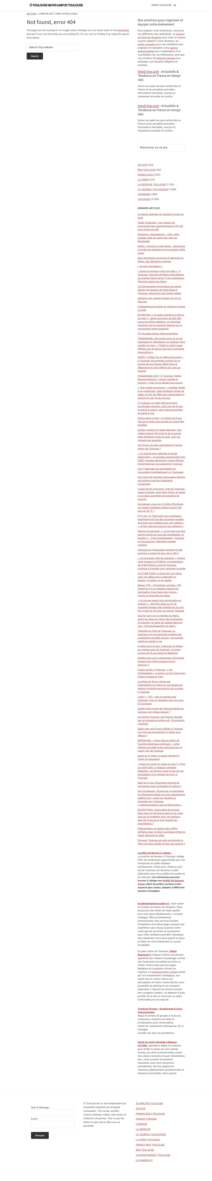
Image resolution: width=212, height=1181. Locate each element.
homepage (123, 30)
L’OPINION (141, 1124)
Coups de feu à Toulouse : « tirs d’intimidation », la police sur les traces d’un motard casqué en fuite (161, 673)
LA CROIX (143, 179)
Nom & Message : (40, 1107)
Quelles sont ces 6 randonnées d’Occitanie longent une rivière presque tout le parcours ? (161, 661)
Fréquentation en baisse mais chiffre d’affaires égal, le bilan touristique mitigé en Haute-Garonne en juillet (161, 832)
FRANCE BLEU (146, 174)
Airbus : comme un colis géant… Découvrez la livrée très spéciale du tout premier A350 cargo (161, 249)
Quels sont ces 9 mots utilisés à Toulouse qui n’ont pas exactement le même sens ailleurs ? (160, 732)
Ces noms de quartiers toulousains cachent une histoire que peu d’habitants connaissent (161, 480)
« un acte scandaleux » (150, 266)
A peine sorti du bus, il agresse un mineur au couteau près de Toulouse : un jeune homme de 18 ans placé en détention (160, 649)
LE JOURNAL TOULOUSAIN (153, 189)
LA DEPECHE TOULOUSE (152, 184)
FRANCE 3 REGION (146, 1118)
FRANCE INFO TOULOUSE (150, 1144)
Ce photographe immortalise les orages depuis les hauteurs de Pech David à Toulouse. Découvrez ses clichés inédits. (160, 290)
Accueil (32, 13)
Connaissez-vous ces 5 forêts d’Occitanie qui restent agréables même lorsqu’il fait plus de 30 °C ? (160, 507)
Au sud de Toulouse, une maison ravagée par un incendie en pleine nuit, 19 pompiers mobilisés (161, 720)
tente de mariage (165, 58)
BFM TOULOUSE (147, 169)
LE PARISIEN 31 (144, 1160)
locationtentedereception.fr (153, 903)
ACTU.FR (142, 164)
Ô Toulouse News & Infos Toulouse (56, 5)
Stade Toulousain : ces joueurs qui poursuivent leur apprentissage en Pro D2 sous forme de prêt (160, 226)
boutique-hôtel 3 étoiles (165, 972)
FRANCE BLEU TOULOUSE (150, 1113)
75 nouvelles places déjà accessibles (158, 333)
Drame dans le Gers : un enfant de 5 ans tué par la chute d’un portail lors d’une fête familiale (161, 421)
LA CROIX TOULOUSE (148, 1139)
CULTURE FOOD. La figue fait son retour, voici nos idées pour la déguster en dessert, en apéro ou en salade (160, 577)
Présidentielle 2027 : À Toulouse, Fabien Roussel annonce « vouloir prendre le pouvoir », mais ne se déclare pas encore (160, 379)
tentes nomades (146, 44)
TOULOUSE (144, 199)
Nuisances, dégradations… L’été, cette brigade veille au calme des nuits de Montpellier (158, 238)
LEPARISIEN (144, 194)
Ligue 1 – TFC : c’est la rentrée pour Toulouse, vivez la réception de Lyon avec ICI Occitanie (161, 700)
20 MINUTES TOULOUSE (149, 1103)
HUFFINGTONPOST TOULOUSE (153, 1155)
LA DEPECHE (143, 1129)
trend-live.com (148, 71)
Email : (34, 1118)
